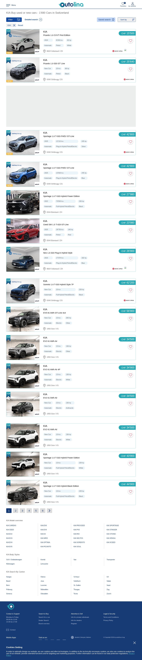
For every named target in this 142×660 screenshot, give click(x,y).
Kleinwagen (10, 564)
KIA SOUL (77, 547)
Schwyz (76, 577)
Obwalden (44, 594)
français (83, 637)
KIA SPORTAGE (113, 525)
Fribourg (9, 589)
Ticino (76, 594)
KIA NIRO (44, 538)
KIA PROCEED (79, 525)
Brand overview (44, 623)
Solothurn (77, 581)
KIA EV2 (9, 534)
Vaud (108, 585)
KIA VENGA (111, 538)
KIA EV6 (44, 525)
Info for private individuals (80, 617)
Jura (42, 581)
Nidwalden (44, 589)
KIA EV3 (9, 538)
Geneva (9, 594)
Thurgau (77, 589)
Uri (108, 577)
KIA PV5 (77, 530)
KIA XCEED (111, 542)
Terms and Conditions (111, 617)
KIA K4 (43, 534)
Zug (108, 589)
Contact (13, 630)
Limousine (44, 564)
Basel (8, 581)
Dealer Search (44, 620)
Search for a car (44, 617)
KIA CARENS (11, 525)
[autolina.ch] (71, 4)
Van (75, 559)
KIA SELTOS (78, 538)
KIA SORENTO (79, 542)
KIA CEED (10, 530)
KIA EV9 (44, 530)
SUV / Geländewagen (14, 559)
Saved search (104, 20)
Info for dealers (76, 620)
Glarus (43, 577)
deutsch (77, 637)
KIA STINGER (112, 530)
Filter (10, 20)
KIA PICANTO (46, 547)
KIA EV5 (9, 547)
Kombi (43, 559)
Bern (8, 585)
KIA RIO (77, 534)
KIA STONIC (111, 534)
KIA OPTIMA (45, 542)
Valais (109, 581)
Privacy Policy (108, 620)
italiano (88, 637)
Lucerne (43, 585)
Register (74, 623)
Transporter (111, 559)
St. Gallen (77, 585)
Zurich (109, 594)
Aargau (8, 577)
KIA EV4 (9, 542)
